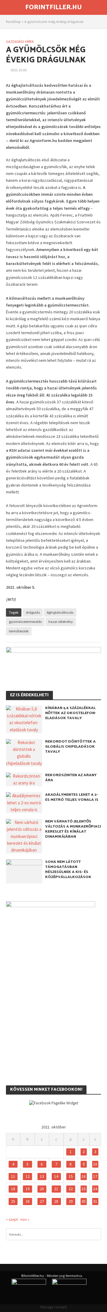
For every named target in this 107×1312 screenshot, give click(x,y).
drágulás (33, 612)
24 (95, 1188)
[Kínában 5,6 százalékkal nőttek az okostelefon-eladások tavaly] (24, 718)
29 (71, 1201)
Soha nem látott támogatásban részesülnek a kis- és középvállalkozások (68, 869)
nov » (25, 1219)
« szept (12, 1219)
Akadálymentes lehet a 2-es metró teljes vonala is (71, 797)
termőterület (19, 631)
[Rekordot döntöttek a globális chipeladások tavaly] (24, 752)
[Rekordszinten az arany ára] (24, 779)
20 (42, 1188)
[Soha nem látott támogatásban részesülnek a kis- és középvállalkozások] (24, 871)
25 (13, 1201)
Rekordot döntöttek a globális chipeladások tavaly (70, 746)
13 (42, 1176)
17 (95, 1176)
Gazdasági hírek (20, 41)
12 (28, 1176)
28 (56, 1201)
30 (83, 1201)
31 (95, 1201)
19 (28, 1188)
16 (83, 1176)
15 (71, 1176)
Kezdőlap (13, 21)
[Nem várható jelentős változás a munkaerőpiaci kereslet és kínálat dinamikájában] (24, 836)
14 (56, 1176)
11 (13, 1176)
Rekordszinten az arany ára (71, 778)
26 (28, 1201)
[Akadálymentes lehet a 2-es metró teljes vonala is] (24, 802)
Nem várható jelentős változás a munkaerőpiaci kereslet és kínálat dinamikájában (73, 829)
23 (83, 1188)
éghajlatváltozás (60, 612)
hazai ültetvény (60, 621)
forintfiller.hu (53, 7)
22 (71, 1188)
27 (42, 1201)
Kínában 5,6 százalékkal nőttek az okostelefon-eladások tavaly (70, 713)
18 (13, 1188)
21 (56, 1188)
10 (95, 1164)
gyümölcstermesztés (25, 621)
